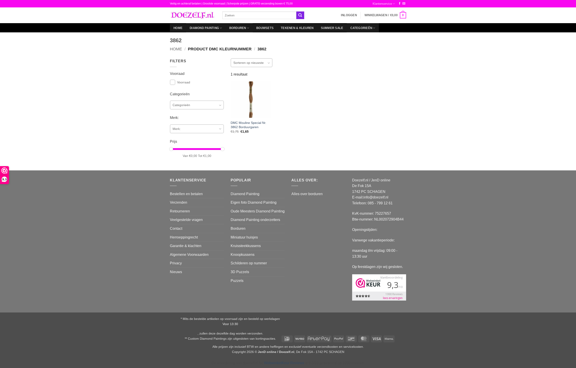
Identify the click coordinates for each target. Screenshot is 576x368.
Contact (176, 228)
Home (177, 28)
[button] (349, 15)
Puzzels (237, 281)
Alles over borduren (307, 194)
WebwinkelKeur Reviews (284, 363)
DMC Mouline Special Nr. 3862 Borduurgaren (248, 125)
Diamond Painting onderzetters (255, 220)
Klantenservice (382, 3)
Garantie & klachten (185, 246)
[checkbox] (172, 82)
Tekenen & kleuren (297, 28)
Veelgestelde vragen (186, 220)
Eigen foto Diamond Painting (254, 202)
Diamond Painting (204, 28)
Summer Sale (332, 28)
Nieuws (176, 272)
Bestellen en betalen (186, 194)
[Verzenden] (300, 15)
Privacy (176, 263)
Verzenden (178, 202)
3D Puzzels (240, 272)
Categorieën (361, 28)
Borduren (237, 28)
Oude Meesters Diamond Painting (258, 211)
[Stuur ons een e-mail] (404, 3)
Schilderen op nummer (249, 263)
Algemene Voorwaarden (189, 254)
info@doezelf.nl (375, 197)
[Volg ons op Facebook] (399, 3)
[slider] (171, 149)
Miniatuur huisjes (244, 237)
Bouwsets (265, 28)
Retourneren (180, 211)
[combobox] (259, 15)
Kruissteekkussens (246, 246)
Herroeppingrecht (184, 237)
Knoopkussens (242, 254)
